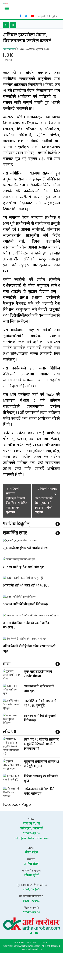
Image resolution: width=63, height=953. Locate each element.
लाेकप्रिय (9, 731)
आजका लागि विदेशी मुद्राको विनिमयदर (25, 604)
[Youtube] (36, 932)
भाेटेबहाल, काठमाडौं (31, 828)
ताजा (6, 664)
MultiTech (39, 949)
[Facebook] (26, 932)
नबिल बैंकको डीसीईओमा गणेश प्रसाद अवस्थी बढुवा (29, 649)
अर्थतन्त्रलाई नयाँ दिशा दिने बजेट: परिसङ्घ (39, 791)
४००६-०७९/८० (32, 889)
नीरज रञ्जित (31, 852)
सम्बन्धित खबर (15, 533)
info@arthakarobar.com (31, 838)
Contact (45, 942)
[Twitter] (31, 932)
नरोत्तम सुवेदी (31, 875)
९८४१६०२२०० (31, 833)
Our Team (32, 942)
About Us (19, 942)
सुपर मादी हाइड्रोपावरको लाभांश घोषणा (25, 548)
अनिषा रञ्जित (31, 863)
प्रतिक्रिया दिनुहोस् (16, 524)
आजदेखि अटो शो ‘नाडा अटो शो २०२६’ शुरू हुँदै (40, 703)
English (53, 16)
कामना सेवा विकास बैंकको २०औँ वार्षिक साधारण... (26, 625)
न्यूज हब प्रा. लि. (31, 823)
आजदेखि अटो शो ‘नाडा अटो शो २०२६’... (26, 585)
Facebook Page (17, 804)
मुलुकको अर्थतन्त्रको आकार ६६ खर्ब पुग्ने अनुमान (41, 764)
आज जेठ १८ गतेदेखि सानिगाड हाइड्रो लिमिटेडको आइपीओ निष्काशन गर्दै (41, 744)
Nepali (41, 16)
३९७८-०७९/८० (31, 900)
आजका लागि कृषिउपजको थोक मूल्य (24, 567)
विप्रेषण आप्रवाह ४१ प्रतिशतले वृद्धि (41, 779)
